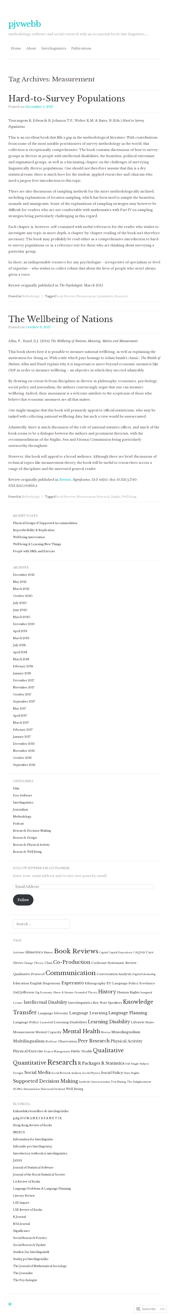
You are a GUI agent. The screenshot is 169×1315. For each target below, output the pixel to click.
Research (121, 296)
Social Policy (112, 1073)
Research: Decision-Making (32, 830)
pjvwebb (24, 24)
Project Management (57, 1051)
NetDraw (51, 1041)
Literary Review (24, 1195)
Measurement (86, 296)
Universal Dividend (53, 1089)
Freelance (147, 983)
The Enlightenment (139, 1081)
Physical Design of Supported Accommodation (45, 523)
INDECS (19, 1132)
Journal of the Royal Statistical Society (39, 1174)
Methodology (31, 296)
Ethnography (95, 983)
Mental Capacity (48, 1032)
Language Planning (127, 1013)
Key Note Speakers (107, 1003)
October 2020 (23, 596)
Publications (81, 48)
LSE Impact (21, 1202)
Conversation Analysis (114, 974)
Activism (18, 952)
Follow (23, 900)
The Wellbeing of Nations (60, 319)
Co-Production (71, 962)
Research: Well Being (27, 851)
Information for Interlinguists (33, 1139)
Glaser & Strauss (63, 992)
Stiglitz (115, 496)
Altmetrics (34, 952)
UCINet (18, 1089)
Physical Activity (126, 1041)
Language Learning (88, 1013)
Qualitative (108, 1050)
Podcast (18, 823)
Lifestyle (138, 1022)
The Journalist (23, 1273)
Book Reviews (65, 296)
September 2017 (24, 701)
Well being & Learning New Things (37, 544)
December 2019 (24, 624)
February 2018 (23, 666)
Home (16, 48)
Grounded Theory (85, 992)
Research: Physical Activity (31, 844)
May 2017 (19, 708)
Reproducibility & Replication (33, 530)
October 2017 (22, 694)
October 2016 (22, 757)
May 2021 (19, 581)
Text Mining (118, 1081)
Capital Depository (120, 952)
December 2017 (23, 680)
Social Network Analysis (66, 1073)
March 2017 (21, 722)
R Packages (89, 1063)
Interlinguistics (53, 48)
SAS (127, 1063)
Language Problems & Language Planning (42, 1188)
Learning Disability (109, 1021)
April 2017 (20, 715)
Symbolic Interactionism (94, 1081)
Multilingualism (29, 1041)
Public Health (81, 1051)
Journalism (20, 809)
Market (149, 1022)
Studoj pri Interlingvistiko (30, 1259)
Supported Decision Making (45, 1081)
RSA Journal (21, 1223)
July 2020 (20, 603)
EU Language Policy (122, 983)
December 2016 (24, 743)
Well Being (129, 496)
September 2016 (24, 765)
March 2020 (21, 617)
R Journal (19, 1216)
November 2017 (23, 687)
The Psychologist (25, 1280)
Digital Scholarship (144, 974)
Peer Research (94, 1041)
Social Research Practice (30, 1238)
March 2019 (21, 638)
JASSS (17, 1160)
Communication (70, 973)
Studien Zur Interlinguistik (31, 1252)
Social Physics (91, 1073)
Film (16, 788)
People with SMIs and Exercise (34, 551)
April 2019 (20, 631)
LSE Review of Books (27, 1209)
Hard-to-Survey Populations (66, 99)
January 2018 (22, 673)
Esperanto (72, 982)
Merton (105, 1032)
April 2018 (20, 652)
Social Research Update (29, 1245)
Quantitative (105, 296)
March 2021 (21, 589)
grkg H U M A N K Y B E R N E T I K (37, 1118)
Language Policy (26, 1022)
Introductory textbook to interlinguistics (40, 1153)
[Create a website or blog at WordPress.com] (9, 1304)
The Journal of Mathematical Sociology (40, 1266)
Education (21, 983)
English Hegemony (45, 983)
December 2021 (24, 574)
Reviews (65, 480)
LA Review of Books (26, 1181)
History (107, 992)
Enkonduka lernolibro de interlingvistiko (41, 1111)
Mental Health (81, 1031)
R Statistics (113, 1063)
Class (48, 963)
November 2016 (24, 750)
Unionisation (32, 1089)
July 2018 (19, 645)
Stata (127, 1073)
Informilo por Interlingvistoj (32, 1146)
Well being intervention (29, 537)
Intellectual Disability (45, 1002)
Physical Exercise (28, 1051)
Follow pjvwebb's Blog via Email (41, 868)
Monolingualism (125, 1032)
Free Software (22, 795)
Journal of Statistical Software (33, 1167)
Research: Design (25, 837)
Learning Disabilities (70, 1022)
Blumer (48, 952)
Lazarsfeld (46, 1022)
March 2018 (21, 659)
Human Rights (128, 992)
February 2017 (23, 729)
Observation (67, 1041)
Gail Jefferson (23, 992)
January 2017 (22, 736)
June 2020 (20, 610)
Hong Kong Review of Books (32, 1125)
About (31, 48)
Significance (21, 1230)
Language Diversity (53, 1013)
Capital (103, 952)
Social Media (37, 1072)
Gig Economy (43, 992)
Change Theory (34, 963)
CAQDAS (139, 952)
